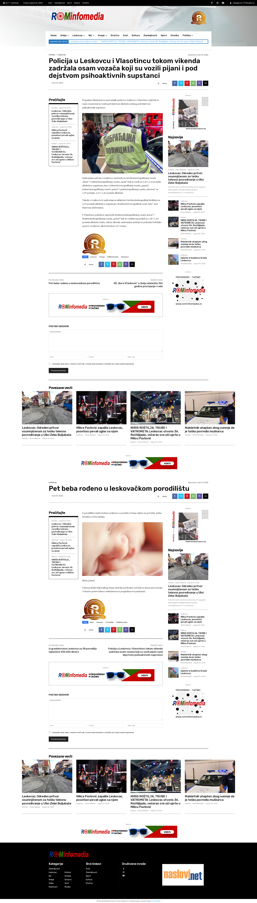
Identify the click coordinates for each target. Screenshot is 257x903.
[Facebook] (212, 3)
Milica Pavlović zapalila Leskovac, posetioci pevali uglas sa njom (63, 134)
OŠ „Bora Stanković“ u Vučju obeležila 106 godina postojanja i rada (138, 285)
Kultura (54, 143)
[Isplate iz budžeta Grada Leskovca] (173, 259)
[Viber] (199, 83)
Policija (102, 257)
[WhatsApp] (193, 83)
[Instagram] (217, 3)
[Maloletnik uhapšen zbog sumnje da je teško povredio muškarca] (173, 243)
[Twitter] (181, 83)
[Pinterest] (187, 83)
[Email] (205, 83)
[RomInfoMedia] (101, 854)
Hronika (52, 55)
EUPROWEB (155, 901)
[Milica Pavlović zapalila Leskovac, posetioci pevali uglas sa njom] (173, 205)
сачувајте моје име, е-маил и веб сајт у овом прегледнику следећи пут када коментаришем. (93, 363)
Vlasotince (125, 257)
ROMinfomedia (112, 257)
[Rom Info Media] (89, 16)
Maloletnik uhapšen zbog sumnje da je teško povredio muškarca (166, 41)
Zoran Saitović (180, 170)
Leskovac (62, 55)
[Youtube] (223, 3)
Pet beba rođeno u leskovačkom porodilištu (74, 283)
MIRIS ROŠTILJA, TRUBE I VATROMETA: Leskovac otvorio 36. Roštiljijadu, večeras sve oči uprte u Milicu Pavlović (83, 41)
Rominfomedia (186, 250)
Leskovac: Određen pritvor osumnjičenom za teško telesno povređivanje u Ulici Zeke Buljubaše (63, 116)
